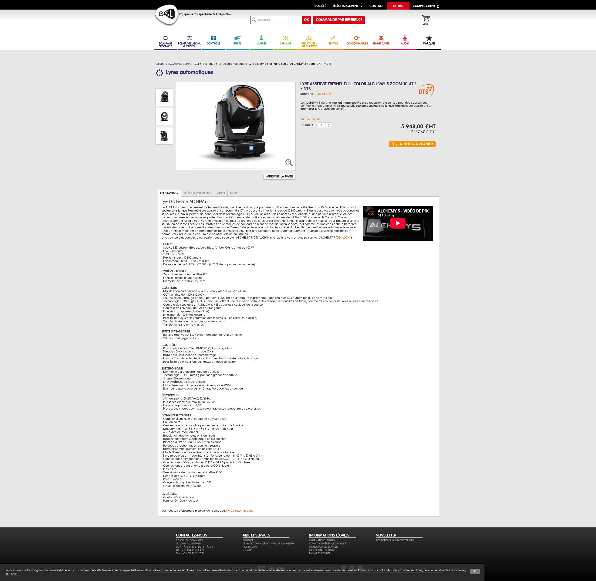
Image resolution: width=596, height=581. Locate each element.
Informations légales (322, 540)
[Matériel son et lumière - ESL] (166, 15)
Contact (248, 540)
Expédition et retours (322, 550)
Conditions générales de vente (327, 543)
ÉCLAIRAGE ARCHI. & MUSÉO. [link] (189, 45)
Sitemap (247, 550)
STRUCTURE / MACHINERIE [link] (309, 45)
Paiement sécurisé (319, 553)
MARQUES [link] (429, 43)
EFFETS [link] (237, 43)
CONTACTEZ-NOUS (191, 535)
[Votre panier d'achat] (428, 19)
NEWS (234, 193)
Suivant (164, 150)
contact (376, 6)
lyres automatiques (240, 510)
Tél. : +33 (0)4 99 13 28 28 (190, 550)
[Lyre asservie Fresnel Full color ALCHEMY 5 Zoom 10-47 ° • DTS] (426, 91)
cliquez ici (11, 574)
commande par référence (339, 20)
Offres (398, 6)
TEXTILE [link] (333, 43)
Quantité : (307, 125)
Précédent (164, 83)
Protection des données (324, 547)
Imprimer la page (279, 176)
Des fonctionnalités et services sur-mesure (268, 543)
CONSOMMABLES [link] (357, 43)
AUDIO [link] (405, 43)
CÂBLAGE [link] (285, 43)
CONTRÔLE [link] (213, 43)
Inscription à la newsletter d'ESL (395, 540)
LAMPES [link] (261, 43)
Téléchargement (345, 6)
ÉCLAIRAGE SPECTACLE (165, 45)
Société (320, 6)
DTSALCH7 (344, 237)
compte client (424, 6)
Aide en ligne (250, 547)
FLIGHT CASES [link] (381, 43)
